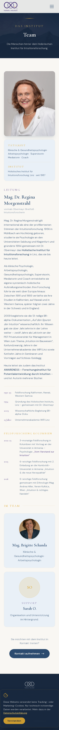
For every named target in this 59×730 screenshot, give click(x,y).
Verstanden (14, 720)
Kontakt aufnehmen (27, 653)
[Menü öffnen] (52, 6)
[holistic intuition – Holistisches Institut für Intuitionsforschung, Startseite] (10, 6)
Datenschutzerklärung (15, 712)
